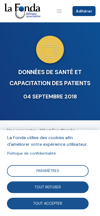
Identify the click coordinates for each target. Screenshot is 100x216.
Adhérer (84, 11)
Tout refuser (48, 186)
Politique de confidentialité (31, 153)
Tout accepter (47, 203)
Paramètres (47, 170)
